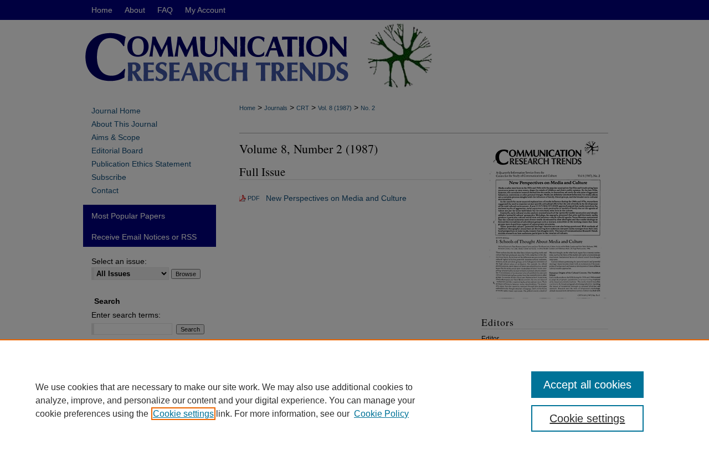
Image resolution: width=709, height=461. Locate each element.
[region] (354, 400)
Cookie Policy (381, 413)
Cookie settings (183, 413)
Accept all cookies (587, 385)
